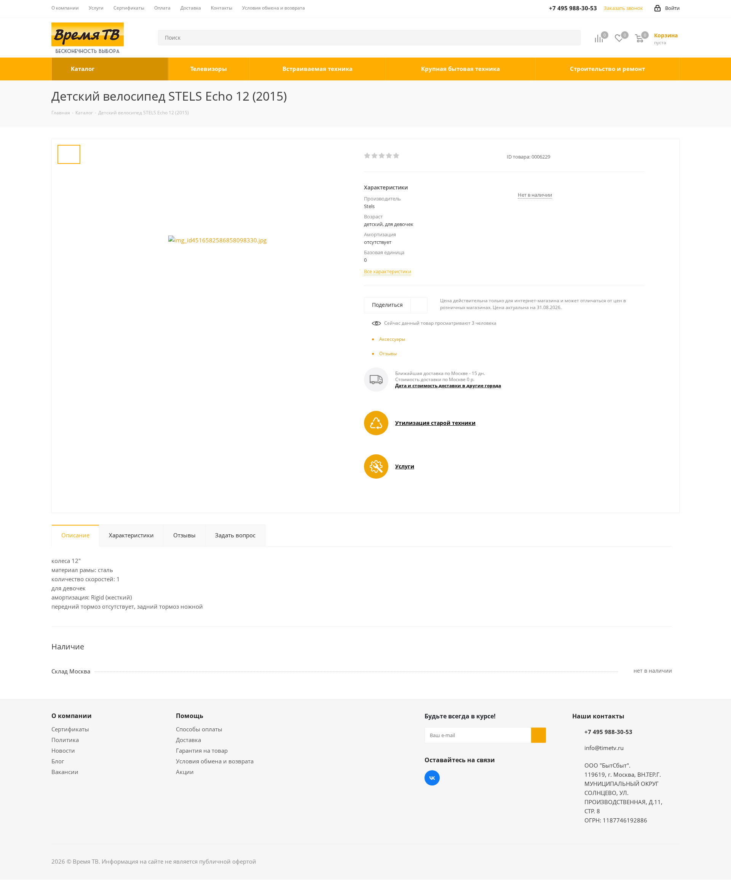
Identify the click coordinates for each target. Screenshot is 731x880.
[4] (389, 156)
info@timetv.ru (604, 748)
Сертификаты (70, 729)
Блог (57, 761)
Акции (185, 772)
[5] (396, 156)
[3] (382, 156)
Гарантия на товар (202, 750)
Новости (63, 750)
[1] (367, 156)
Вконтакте (432, 777)
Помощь (189, 716)
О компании (71, 716)
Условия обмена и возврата (215, 761)
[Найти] (571, 37)
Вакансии (64, 772)
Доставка (188, 740)
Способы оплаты (199, 729)
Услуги (404, 466)
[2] (374, 156)
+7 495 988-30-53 (608, 732)
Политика (65, 740)
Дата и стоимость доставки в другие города (448, 385)
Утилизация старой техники (435, 422)
